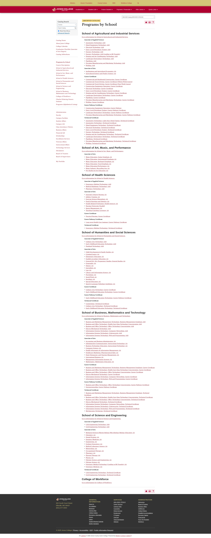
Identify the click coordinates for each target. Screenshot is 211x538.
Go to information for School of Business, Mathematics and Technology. (106, 316)
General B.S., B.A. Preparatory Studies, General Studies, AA (105, 261)
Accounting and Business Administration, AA (101, 341)
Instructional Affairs (62, 145)
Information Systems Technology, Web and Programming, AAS (107, 335)
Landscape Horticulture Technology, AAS (100, 58)
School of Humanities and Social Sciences (65, 82)
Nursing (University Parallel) (95, 206)
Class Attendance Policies (64, 127)
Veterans (116, 521)
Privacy (75, 530)
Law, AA (88, 270)
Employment (117, 513)
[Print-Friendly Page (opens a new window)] (149, 22)
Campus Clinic (118, 506)
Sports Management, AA (94, 208)
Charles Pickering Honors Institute (64, 100)
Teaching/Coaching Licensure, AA (97, 210)
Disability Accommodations (145, 513)
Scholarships (60, 136)
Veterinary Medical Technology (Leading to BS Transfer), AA (106, 464)
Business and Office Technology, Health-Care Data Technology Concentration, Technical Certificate (119, 397)
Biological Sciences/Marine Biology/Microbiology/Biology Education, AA (110, 432)
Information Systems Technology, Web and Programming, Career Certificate (112, 379)
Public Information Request (103, 530)
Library (91, 519)
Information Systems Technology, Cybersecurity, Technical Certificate (109, 406)
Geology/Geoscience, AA (94, 444)
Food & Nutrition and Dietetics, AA (97, 201)
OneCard (116, 517)
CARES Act (141, 508)
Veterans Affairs (61, 142)
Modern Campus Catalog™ (124, 536)
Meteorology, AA (91, 448)
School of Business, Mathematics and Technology (66, 92)
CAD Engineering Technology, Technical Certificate (103, 472)
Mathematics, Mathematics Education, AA (100, 362)
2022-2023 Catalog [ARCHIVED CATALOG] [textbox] (133, 17)
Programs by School (63, 62)
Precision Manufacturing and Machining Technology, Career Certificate (110, 100)
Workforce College (126, 3)
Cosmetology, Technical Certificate (97, 304)
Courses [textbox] (60, 24)
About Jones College (62, 43)
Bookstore (92, 508)
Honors (91, 517)
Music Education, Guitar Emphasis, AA (99, 157)
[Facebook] (58, 511)
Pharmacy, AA (90, 453)
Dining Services (118, 511)
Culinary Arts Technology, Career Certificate (101, 290)
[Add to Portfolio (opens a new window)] (146, 22)
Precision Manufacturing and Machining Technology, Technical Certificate (111, 141)
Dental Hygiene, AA (92, 437)
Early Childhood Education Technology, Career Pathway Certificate (108, 298)
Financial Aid (60, 133)
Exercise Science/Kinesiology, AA (97, 199)
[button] (80, 9)
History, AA (89, 266)
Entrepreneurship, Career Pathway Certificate (101, 387)
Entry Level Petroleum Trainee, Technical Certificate (103, 130)
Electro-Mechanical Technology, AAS (98, 328)
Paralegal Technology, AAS (95, 246)
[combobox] (138, 17)
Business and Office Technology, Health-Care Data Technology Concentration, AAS (114, 324)
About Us (91, 504)
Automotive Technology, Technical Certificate (101, 123)
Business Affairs (61, 130)
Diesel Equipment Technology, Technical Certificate (103, 125)
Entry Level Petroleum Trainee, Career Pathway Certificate (106, 110)
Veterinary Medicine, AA (94, 467)
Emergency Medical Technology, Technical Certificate (104, 228)
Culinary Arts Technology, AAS (96, 242)
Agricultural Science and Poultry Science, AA (101, 73)
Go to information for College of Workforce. (97, 482)
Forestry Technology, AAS (94, 52)
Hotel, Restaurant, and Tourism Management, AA (102, 355)
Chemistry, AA (90, 435)
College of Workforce (63, 96)
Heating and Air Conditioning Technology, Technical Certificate (107, 134)
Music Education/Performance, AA (97, 166)
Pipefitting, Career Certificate (95, 97)
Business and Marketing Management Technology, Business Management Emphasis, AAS (115, 322)
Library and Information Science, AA (98, 272)
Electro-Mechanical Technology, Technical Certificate (104, 402)
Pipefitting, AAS (91, 61)
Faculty (58, 115)
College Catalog (93, 513)
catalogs (83, 536)
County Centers (102, 3)
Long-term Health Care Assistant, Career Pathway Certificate (106, 222)
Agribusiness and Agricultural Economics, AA (101, 71)
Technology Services (63, 148)
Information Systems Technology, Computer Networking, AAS (107, 331)
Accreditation (92, 506)
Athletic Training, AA (93, 197)
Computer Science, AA (93, 348)
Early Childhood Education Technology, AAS (101, 244)
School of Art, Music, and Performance (64, 74)
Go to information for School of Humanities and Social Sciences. (103, 236)
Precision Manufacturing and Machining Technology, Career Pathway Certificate (113, 115)
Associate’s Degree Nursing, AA (96, 194)
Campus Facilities (62, 118)
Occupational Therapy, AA (95, 451)
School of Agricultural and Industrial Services (65, 69)
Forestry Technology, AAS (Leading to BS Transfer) (103, 54)
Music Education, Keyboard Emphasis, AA (100, 161)
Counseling (117, 508)
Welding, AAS (90, 65)
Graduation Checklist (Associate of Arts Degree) (66, 50)
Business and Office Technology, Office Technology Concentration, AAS (110, 326)
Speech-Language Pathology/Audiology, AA (100, 284)
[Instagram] (67, 511)
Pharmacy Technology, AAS (95, 189)
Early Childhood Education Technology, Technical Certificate (106, 308)
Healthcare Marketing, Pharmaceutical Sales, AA (102, 353)
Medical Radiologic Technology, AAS (98, 186)
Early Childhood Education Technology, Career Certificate (105, 292)
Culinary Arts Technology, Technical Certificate (102, 306)
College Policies (142, 511)
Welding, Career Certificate (95, 102)
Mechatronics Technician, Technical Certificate (101, 411)
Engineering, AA (91, 442)
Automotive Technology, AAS (95, 43)
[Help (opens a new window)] (153, 22)
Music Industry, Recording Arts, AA (98, 168)
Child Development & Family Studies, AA (100, 252)
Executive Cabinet (143, 515)
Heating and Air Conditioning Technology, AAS (102, 56)
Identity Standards (94, 523)
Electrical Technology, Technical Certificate (100, 127)
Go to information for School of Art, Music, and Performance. (103, 151)
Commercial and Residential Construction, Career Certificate (106, 79)
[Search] (138, 3)
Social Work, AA (91, 277)
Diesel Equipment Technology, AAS (98, 45)
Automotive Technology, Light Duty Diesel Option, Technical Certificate (110, 121)
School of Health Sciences (64, 78)
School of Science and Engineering (63, 87)
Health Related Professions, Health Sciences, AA (102, 203)
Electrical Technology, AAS (95, 47)
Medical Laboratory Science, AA (96, 446)
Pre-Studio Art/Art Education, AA (97, 170)
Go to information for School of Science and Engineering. (101, 419)
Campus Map (92, 510)
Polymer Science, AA (93, 462)
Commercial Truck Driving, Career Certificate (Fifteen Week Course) (109, 82)
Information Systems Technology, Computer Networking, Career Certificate (111, 377)
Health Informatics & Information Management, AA (103, 350)
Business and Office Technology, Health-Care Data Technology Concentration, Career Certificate (118, 370)
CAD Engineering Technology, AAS (97, 424)
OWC (114, 3)
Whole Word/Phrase (65, 31)
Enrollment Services (63, 139)
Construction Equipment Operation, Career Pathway (103, 108)
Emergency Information (95, 515)
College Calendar (62, 46)
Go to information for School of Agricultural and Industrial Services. (105, 37)
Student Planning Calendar (96, 521)
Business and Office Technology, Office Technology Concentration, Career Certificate (114, 372)
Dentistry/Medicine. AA (94, 439)
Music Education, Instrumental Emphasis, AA (101, 159)
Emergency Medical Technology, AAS (98, 184)
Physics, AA (89, 458)
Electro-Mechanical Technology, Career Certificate (103, 374)
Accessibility (84, 530)
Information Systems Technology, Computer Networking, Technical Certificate (112, 404)
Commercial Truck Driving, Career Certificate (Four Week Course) (108, 84)
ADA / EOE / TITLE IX (120, 502)
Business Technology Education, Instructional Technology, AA (106, 346)
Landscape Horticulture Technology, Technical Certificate (105, 136)
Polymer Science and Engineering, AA (98, 460)
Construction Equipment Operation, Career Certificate (104, 86)
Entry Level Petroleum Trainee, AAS (98, 49)
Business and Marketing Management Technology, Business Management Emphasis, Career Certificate (120, 367)
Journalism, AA (91, 268)
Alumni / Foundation (86, 3)
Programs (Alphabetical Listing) (66, 104)
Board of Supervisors (63, 156)
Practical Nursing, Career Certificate (98, 216)
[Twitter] (62, 511)
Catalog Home (61, 40)
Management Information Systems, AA (99, 359)
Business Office (142, 506)
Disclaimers (60, 150)
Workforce (141, 521)
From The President (143, 519)
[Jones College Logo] (63, 10)
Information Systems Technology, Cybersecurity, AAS (104, 333)
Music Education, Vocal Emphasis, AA (98, 164)
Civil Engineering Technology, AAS (97, 427)
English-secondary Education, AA (97, 259)
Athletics (72, 3)
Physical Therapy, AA (93, 455)
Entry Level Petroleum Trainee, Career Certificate (103, 91)
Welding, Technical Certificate (96, 143)
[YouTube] (71, 511)
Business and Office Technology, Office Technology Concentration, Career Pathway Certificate (117, 385)
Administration (61, 112)
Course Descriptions (63, 65)
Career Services (118, 504)
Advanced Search (63, 33)
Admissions (141, 502)
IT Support (116, 515)
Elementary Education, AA (95, 256)
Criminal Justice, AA (92, 254)
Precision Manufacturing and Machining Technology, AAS (105, 63)
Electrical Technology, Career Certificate (99, 88)
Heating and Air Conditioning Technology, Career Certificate (106, 93)
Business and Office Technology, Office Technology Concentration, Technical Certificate (115, 399)
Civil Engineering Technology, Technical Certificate (103, 475)
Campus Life (60, 124)
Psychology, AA (91, 275)
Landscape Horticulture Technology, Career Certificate (104, 95)
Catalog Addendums (63, 54)
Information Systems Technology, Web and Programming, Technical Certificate (112, 408)
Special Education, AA (93, 281)
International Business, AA (94, 357)
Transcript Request (119, 519)
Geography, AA (91, 263)
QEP (91, 530)
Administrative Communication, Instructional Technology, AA (106, 343)
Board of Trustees (62, 153)
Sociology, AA (90, 279)
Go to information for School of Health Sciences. (98, 178)
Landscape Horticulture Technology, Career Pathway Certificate (107, 112)
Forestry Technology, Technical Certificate (100, 132)
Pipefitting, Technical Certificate (96, 139)
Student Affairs (61, 121)
